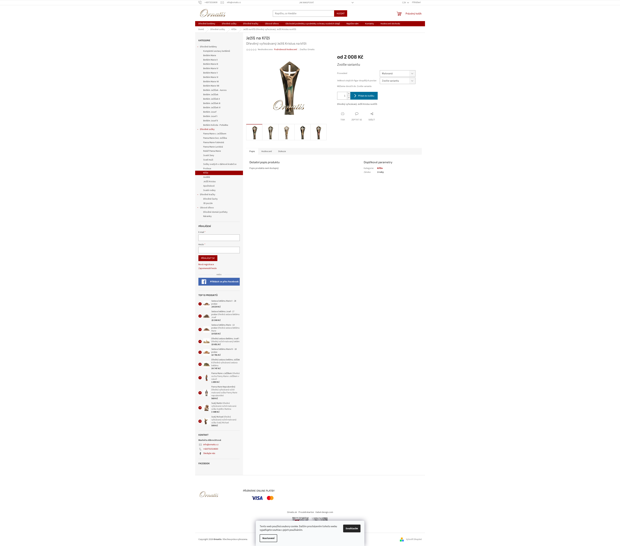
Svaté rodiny (209, 190)
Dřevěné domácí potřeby (215, 212)
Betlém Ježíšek (210, 94)
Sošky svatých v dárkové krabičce (219, 164)
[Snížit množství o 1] (348, 97)
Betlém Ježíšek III (211, 103)
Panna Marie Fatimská (213, 142)
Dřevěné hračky (207, 194)
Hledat (341, 13)
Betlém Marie (209, 55)
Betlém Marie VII (211, 81)
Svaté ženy (208, 155)
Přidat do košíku (366, 95)
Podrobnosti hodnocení (285, 49)
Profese (207, 168)
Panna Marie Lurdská (213, 146)
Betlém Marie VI (210, 77)
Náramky (207, 216)
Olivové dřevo (207, 207)
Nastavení (268, 538)
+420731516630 (210, 449)
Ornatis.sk (292, 512)
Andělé (206, 177)
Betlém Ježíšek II (211, 99)
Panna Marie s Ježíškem (214, 133)
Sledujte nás (209, 453)
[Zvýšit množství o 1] (348, 94)
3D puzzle (208, 203)
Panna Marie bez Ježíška (215, 138)
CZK (404, 2)
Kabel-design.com (324, 512)
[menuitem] (206, 23)
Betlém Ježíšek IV (211, 107)
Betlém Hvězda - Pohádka (215, 125)
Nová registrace (206, 264)
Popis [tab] (252, 151)
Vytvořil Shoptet (414, 539)
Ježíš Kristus (209, 181)
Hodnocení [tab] (266, 151)
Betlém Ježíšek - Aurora (214, 90)
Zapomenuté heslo (207, 268)
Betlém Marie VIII (211, 85)
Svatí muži (208, 159)
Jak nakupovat (306, 2)
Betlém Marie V (210, 72)
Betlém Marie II (210, 59)
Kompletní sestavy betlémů (216, 51)
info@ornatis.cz (210, 444)
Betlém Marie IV (210, 68)
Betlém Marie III (210, 64)
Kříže (205, 172)
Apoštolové (209, 186)
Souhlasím (352, 528)
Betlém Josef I (210, 116)
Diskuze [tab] (282, 151)
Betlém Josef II (210, 120)
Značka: (307, 49)
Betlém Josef (209, 112)
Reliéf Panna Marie (212, 151)
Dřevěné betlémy (208, 46)
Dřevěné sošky (207, 129)
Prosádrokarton (306, 512)
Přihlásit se (208, 258)
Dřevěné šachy (210, 199)
